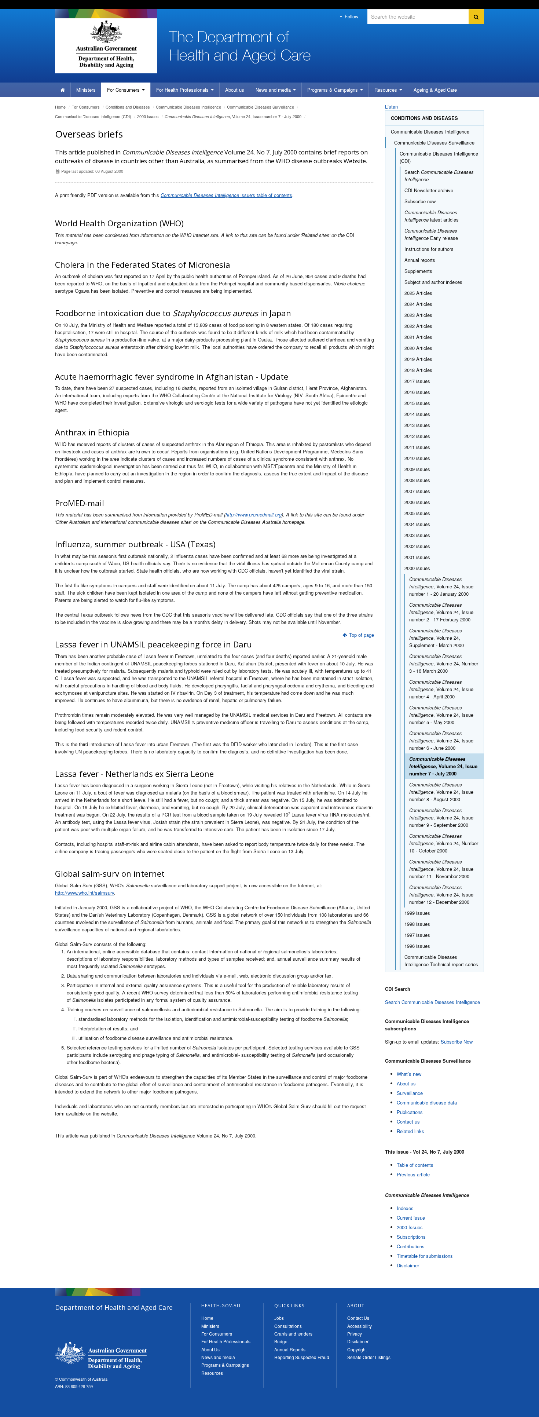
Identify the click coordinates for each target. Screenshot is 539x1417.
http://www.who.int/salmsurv (84, 892)
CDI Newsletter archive (428, 190)
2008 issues (417, 479)
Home (60, 107)
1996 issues (417, 945)
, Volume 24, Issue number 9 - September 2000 (441, 817)
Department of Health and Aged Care (101, 1355)
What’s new (409, 1073)
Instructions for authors (429, 248)
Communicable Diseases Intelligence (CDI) (93, 116)
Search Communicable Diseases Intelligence (432, 1001)
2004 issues (417, 524)
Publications (410, 1112)
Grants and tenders (293, 1333)
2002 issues (417, 546)
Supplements (418, 270)
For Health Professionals (225, 1341)
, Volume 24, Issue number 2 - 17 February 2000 (441, 612)
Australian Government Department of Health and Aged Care (106, 44)
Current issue (411, 1217)
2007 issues (417, 490)
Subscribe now (420, 201)
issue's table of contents (226, 194)
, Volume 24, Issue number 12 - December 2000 (441, 894)
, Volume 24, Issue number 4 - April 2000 (441, 689)
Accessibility (359, 1326)
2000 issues (148, 116)
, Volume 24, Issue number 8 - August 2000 (441, 792)
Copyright (357, 1349)
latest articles (431, 216)
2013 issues (417, 424)
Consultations (288, 1326)
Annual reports (419, 259)
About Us (210, 1349)
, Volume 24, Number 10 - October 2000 (443, 843)
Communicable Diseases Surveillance (260, 107)
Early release (431, 234)
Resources (386, 89)
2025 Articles (418, 292)
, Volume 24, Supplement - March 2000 (436, 638)
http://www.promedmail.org (253, 514)
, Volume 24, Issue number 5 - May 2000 (441, 715)
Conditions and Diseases (128, 107)
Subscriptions (411, 1236)
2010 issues (417, 457)
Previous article (413, 1174)
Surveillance (410, 1092)
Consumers (124, 89)
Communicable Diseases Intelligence (188, 107)
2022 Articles (418, 325)
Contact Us (358, 1318)
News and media (274, 89)
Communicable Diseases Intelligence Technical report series (441, 960)
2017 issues (417, 380)
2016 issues (417, 391)
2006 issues (417, 501)
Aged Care (435, 89)
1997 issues (417, 934)
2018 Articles (418, 369)
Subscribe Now (457, 1041)
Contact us (408, 1121)
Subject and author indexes (433, 281)
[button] (516, 1409)
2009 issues (417, 468)
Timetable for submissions (425, 1255)
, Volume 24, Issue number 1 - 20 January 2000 (441, 586)
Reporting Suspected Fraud (301, 1357)
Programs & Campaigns (225, 1365)
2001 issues (417, 557)
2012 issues (417, 435)
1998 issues (417, 923)
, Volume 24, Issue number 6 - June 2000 (441, 740)
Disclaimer (408, 1265)
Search (439, 175)
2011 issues (417, 446)
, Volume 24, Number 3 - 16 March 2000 (443, 663)
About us (234, 89)
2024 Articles (418, 303)
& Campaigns (333, 89)
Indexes (405, 1208)
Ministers (86, 89)
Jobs (279, 1318)
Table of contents (415, 1164)
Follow (350, 16)
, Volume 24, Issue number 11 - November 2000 (441, 869)
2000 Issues (410, 1227)
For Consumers (216, 1333)
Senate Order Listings (368, 1357)
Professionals (183, 89)
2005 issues (417, 513)
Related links (410, 1131)
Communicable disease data (427, 1102)
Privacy (354, 1333)
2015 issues (417, 402)
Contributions (411, 1246)
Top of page (361, 634)
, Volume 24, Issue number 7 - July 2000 (233, 116)
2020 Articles (418, 347)
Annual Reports (289, 1349)
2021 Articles (418, 336)
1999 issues (417, 912)
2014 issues (417, 413)
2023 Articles (418, 314)
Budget (281, 1341)
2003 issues (417, 535)
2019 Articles (418, 358)
